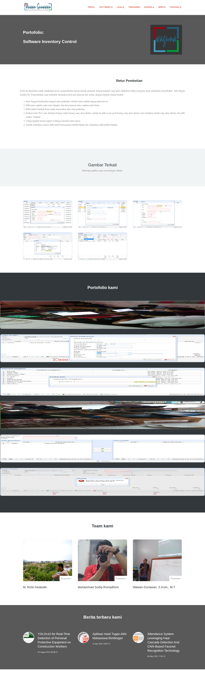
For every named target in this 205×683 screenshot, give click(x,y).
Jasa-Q (120, 7)
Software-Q (106, 7)
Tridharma (134, 7)
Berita (162, 7)
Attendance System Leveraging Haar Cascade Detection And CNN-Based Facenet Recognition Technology (163, 642)
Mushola (149, 7)
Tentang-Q (175, 7)
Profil (91, 7)
